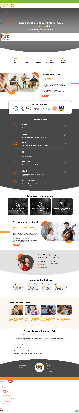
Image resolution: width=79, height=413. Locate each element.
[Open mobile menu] (39, 41)
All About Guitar (16, 317)
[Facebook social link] (1, 1)
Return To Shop (3, 412)
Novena (6, 27)
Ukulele (6, 16)
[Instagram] (47, 365)
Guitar (6, 9)
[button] (13, 287)
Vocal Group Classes (9, 18)
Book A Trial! (3, 32)
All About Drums (31, 317)
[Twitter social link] (2, 1)
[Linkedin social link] (4, 1)
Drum (6, 12)
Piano (6, 13)
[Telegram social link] (5, 1)
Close (1, 408)
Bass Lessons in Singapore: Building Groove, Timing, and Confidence (48, 319)
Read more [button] (16, 289)
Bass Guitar (7, 14)
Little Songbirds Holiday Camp (11, 22)
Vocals (6, 11)
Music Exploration (8, 17)
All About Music (64, 317)
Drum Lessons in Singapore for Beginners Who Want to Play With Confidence (32, 319)
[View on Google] (15, 284)
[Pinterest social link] (3, 1)
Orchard (6, 28)
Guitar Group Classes (9, 19)
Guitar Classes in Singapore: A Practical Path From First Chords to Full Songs (16, 319)
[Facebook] (46, 365)
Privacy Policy (69, 378)
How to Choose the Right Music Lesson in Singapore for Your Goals (64, 319)
